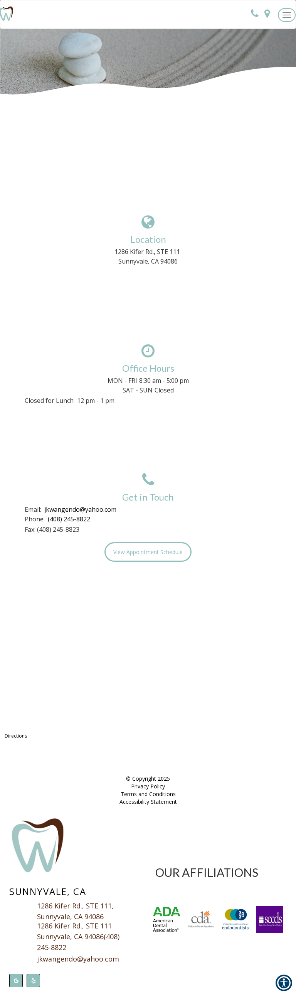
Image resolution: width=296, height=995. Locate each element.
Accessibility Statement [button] (148, 801)
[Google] (16, 980)
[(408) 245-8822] (255, 14)
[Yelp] (33, 980)
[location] (267, 14)
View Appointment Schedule (148, 552)
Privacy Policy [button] (148, 786)
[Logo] (79, 846)
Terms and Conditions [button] (148, 794)
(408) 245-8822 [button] (69, 519)
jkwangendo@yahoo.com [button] (80, 509)
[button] (287, 15)
